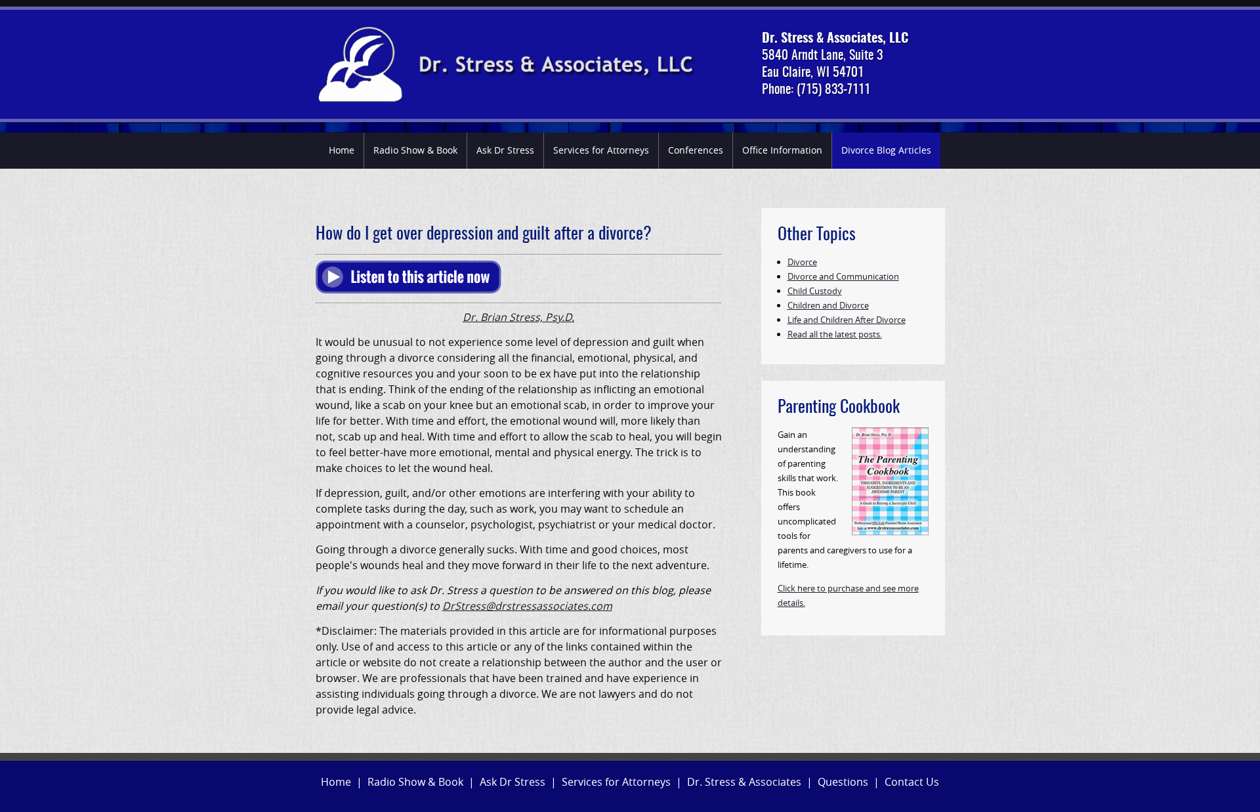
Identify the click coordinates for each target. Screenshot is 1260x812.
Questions (843, 782)
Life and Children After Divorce (847, 320)
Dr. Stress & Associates (744, 782)
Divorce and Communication (843, 276)
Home (341, 150)
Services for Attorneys (601, 150)
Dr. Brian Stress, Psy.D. (518, 317)
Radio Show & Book (415, 150)
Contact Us (912, 782)
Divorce (802, 262)
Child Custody (815, 291)
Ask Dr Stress (505, 150)
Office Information (782, 150)
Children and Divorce (828, 305)
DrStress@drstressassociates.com (527, 606)
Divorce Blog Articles (886, 150)
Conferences (695, 150)
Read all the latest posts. (835, 334)
